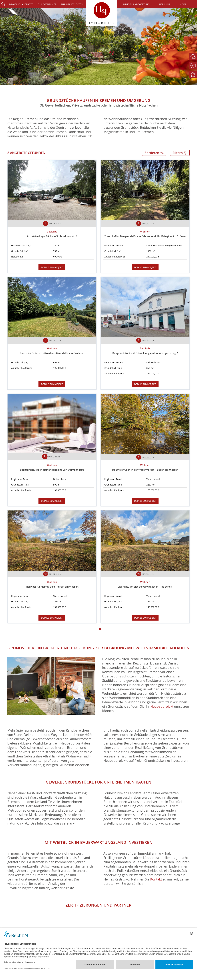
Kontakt (156, 879)
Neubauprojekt (161, 706)
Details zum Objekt (52, 267)
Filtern (178, 153)
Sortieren (152, 153)
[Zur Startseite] (2, 5)
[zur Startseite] (101, 13)
